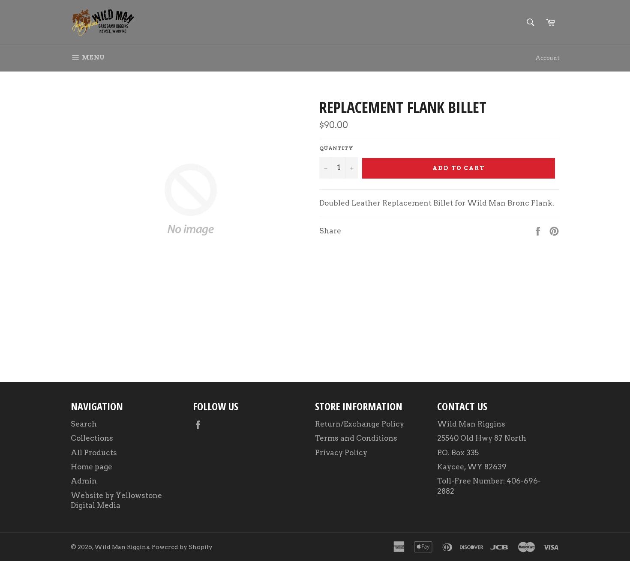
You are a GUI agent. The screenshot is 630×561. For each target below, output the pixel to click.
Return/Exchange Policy (359, 424)
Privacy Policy (341, 452)
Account (547, 58)
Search (84, 424)
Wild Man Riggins (121, 546)
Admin (84, 481)
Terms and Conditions (356, 438)
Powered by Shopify (182, 546)
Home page (91, 467)
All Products (94, 452)
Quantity (336, 148)
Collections (92, 438)
